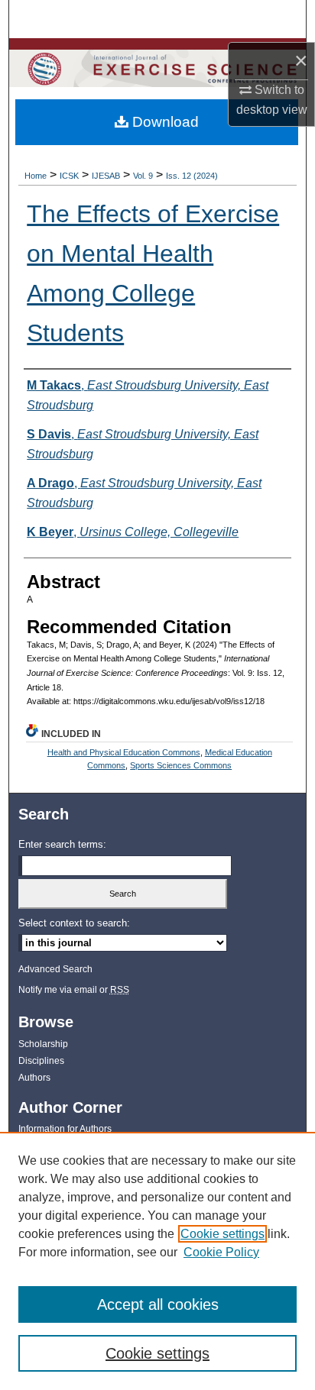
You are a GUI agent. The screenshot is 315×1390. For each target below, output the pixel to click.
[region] (157, 1261)
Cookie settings (222, 1233)
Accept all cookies (158, 1304)
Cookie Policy (221, 1252)
